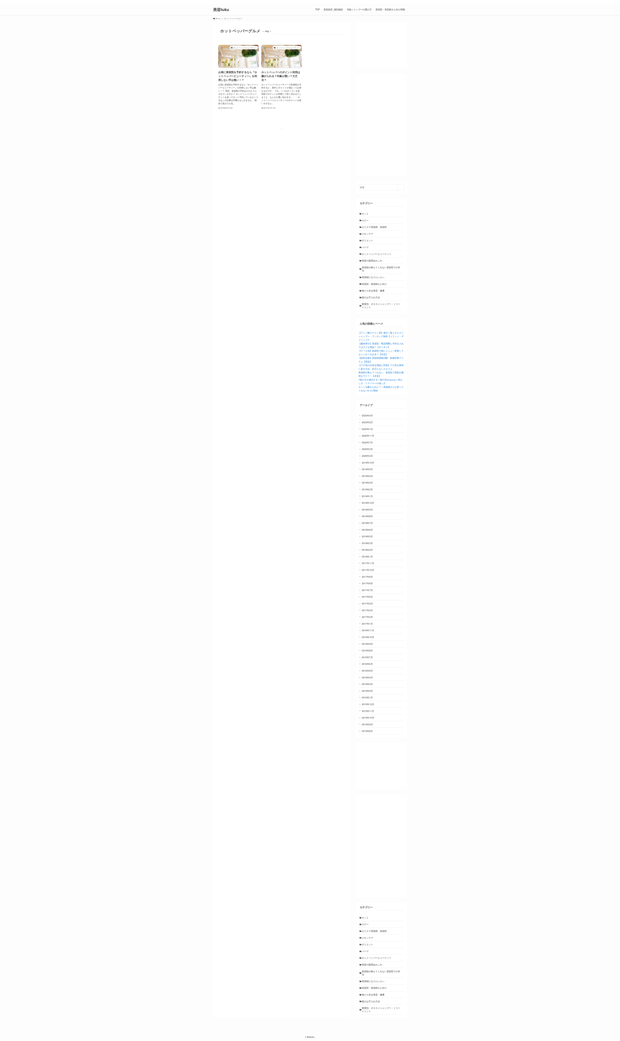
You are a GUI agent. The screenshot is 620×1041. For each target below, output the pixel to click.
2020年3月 (367, 455)
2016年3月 (367, 684)
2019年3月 (367, 482)
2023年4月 (367, 415)
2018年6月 (367, 529)
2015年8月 (367, 731)
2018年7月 (367, 523)
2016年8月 (367, 650)
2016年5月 (367, 670)
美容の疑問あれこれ (372, 260)
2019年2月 (367, 489)
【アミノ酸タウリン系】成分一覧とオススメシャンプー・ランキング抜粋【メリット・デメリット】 (381, 336)
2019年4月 (367, 476)
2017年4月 (367, 610)
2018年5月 (367, 536)
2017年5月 (367, 603)
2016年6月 (367, 663)
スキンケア (367, 233)
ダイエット (367, 240)
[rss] (400, 2)
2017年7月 (367, 590)
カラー (365, 220)
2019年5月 (367, 469)
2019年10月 (368, 462)
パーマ (365, 247)
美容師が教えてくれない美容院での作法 (381, 269)
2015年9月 (367, 724)
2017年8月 (367, 583)
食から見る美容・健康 (373, 290)
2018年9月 (367, 509)
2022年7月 (367, 442)
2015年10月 (368, 717)
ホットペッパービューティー (376, 253)
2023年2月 (367, 422)
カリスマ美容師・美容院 (374, 227)
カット (365, 213)
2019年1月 (367, 496)
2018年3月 (367, 543)
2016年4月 (367, 677)
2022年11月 (368, 435)
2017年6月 (367, 596)
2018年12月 (368, 502)
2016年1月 (367, 697)
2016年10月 (368, 637)
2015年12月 (368, 704)
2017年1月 (367, 623)
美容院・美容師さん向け (374, 284)
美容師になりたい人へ (373, 277)
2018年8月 (367, 516)
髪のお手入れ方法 (371, 297)
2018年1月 (367, 556)
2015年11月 (368, 711)
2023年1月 (367, 429)
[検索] (405, 2)
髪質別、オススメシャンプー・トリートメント (381, 305)
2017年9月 (367, 576)
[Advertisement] (381, 125)
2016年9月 (367, 643)
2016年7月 (367, 657)
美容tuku (221, 9)
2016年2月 (367, 690)
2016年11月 (368, 630)
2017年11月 (368, 563)
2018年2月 (367, 549)
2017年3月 (367, 616)
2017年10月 (368, 570)
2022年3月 (367, 449)
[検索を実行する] (401, 187)
